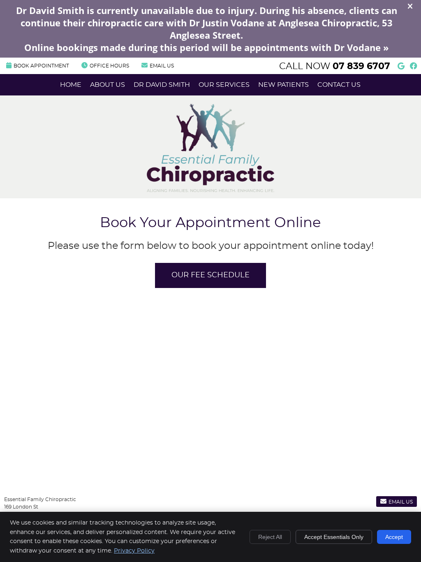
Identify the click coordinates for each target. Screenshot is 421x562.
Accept (394, 537)
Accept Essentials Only (333, 537)
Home (70, 84)
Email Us (162, 65)
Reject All (270, 537)
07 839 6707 (361, 66)
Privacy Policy (134, 551)
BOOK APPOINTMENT (41, 65)
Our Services (224, 84)
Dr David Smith (162, 84)
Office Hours (109, 65)
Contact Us (339, 84)
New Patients (283, 84)
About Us (107, 84)
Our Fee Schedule (210, 275)
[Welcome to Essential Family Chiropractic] (210, 190)
